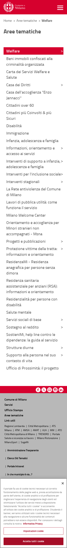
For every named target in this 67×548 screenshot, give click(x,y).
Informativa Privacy (33, 523)
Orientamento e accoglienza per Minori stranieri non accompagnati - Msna (32, 228)
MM (52, 430)
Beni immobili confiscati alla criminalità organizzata (29, 61)
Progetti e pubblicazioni (26, 241)
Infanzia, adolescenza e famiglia (32, 140)
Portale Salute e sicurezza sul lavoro (32, 436)
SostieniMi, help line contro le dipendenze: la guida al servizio (32, 337)
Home (8, 20)
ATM (17, 430)
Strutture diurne (19, 347)
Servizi (8, 405)
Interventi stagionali (22, 181)
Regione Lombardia (14, 426)
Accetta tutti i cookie (33, 541)
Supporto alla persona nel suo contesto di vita (31, 357)
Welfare (13, 51)
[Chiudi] (63, 483)
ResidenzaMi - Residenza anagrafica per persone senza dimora (30, 267)
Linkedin (61, 389)
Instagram (55, 389)
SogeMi (25, 442)
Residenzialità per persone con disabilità (31, 301)
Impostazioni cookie (33, 531)
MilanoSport (11, 442)
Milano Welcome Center (26, 215)
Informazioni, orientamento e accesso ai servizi (30, 150)
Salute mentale (18, 312)
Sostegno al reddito (22, 327)
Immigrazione (17, 133)
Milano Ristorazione (47, 438)
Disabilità (14, 125)
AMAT (36, 430)
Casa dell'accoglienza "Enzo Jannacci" (29, 94)
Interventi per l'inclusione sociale (33, 174)
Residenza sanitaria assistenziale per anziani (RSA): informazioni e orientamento (32, 286)
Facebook (38, 389)
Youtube (49, 389)
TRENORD (43, 434)
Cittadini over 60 (20, 105)
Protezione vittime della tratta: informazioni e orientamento (31, 251)
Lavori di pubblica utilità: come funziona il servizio (31, 204)
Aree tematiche (27, 20)
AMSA (26, 430)
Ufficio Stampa (13, 410)
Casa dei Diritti (18, 84)
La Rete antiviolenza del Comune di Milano (33, 191)
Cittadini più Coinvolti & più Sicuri (28, 115)
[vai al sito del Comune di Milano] (14, 7)
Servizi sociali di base (23, 319)
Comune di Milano (15, 399)
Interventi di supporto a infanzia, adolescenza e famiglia (33, 163)
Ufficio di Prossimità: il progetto (32, 368)
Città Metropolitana (38, 426)
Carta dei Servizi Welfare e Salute (28, 74)
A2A (44, 430)
